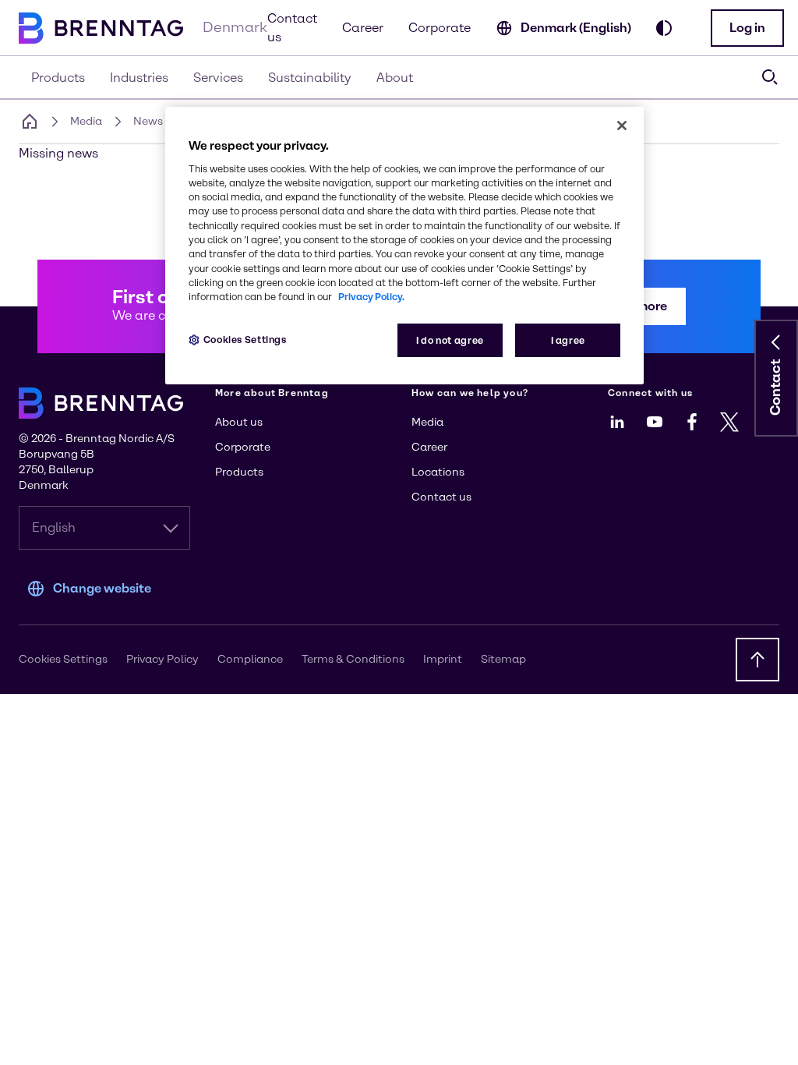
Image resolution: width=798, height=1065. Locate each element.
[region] (404, 246)
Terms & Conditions (353, 659)
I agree (568, 340)
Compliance (250, 659)
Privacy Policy (162, 659)
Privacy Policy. (371, 297)
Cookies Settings (245, 339)
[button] (747, 28)
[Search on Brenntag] (770, 77)
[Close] (622, 125)
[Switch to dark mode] (664, 28)
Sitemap (503, 659)
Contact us (292, 27)
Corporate (439, 27)
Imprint (442, 659)
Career (362, 27)
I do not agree (450, 340)
